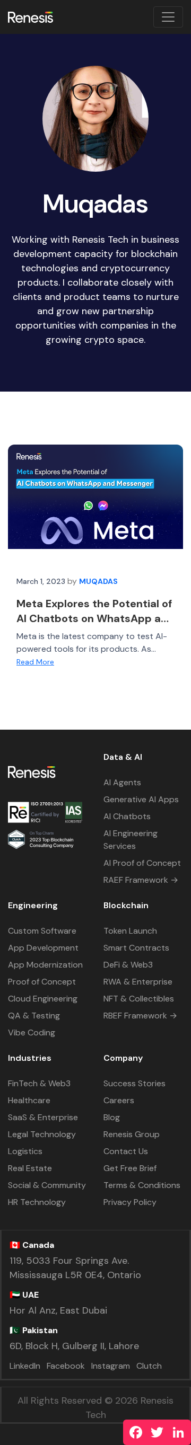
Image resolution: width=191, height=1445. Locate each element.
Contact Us (125, 1151)
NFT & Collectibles (138, 998)
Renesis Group (131, 1134)
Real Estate (30, 1168)
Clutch (149, 1365)
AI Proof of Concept (142, 862)
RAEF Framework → (140, 879)
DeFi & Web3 (128, 964)
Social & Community (47, 1185)
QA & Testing (34, 1015)
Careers (118, 1100)
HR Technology (37, 1202)
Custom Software (42, 930)
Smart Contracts (136, 947)
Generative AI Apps (141, 799)
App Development (43, 947)
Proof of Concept (42, 981)
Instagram (110, 1365)
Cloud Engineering (42, 998)
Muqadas (98, 581)
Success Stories (134, 1083)
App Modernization (45, 964)
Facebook (66, 1365)
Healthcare (29, 1100)
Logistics (25, 1151)
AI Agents (122, 782)
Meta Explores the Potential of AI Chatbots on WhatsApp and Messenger (95, 618)
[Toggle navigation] (168, 17)
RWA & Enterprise (137, 981)
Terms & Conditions (141, 1185)
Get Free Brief (130, 1168)
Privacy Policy (130, 1202)
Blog (111, 1117)
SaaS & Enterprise (43, 1117)
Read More (35, 662)
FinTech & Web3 (39, 1083)
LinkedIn (25, 1365)
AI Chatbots (127, 816)
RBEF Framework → (140, 1015)
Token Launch (130, 930)
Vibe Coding (31, 1032)
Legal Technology (42, 1134)
